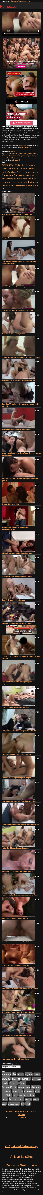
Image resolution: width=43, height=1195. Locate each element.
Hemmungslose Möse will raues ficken (15, 1059)
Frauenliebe (7, 175)
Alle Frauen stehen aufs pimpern (13, 334)
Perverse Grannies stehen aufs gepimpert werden (19, 287)
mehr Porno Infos (7, 141)
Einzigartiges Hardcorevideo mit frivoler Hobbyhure (20, 989)
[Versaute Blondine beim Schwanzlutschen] (21, 612)
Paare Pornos (32, 154)
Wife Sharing (15, 158)
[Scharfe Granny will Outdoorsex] (21, 588)
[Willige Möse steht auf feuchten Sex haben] (21, 541)
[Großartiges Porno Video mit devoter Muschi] (21, 1000)
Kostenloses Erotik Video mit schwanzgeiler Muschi (20, 895)
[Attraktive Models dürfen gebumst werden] (21, 565)
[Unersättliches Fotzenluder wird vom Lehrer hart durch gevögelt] (21, 645)
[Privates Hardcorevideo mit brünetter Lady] (21, 203)
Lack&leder (26, 178)
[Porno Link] (21, 53)
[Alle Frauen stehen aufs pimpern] (21, 322)
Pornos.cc (8, 6)
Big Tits (24, 164)
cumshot (23, 168)
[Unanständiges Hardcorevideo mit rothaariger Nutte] (21, 813)
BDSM (17, 164)
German (18, 175)
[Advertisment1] (21, 84)
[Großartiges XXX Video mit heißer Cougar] (21, 1024)
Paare (11, 185)
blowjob (6, 168)
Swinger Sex (6, 158)
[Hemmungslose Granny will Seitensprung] (21, 418)
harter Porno (17, 1091)
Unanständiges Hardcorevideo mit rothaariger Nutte (20, 824)
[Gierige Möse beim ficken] (21, 492)
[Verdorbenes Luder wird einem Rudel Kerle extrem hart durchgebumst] (21, 441)
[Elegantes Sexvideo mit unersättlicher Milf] (21, 743)
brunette (14, 168)
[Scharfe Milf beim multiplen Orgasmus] (21, 954)
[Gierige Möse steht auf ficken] (21, 226)
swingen (28, 156)
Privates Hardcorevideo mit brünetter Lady (17, 214)
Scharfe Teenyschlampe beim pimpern (15, 707)
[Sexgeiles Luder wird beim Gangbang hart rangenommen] (21, 670)
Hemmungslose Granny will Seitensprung (17, 429)
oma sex (27, 1)
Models (5, 185)
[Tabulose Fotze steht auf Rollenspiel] (21, 907)
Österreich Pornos (17, 1)
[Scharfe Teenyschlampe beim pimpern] (21, 696)
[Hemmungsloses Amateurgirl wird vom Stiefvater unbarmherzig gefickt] (21, 250)
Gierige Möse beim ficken (11, 504)
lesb (34, 178)
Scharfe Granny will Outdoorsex (13, 600)
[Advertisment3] (21, 629)
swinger (12, 152)
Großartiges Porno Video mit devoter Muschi (18, 1012)
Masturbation (30, 182)
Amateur (6, 164)
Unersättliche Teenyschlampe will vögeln (16, 778)
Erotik (5, 171)
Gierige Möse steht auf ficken (12, 238)
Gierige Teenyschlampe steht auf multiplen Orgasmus (21, 357)
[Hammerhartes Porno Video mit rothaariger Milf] (21, 369)
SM (32, 185)
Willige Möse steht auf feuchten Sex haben (17, 553)
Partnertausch (13, 156)
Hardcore (27, 175)
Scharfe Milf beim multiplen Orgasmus (15, 965)
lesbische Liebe (9, 182)
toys (37, 185)
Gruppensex (23, 154)
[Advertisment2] (21, 112)
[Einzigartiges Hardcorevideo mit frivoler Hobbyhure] (21, 977)
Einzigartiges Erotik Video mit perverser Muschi (19, 731)
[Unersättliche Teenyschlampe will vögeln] (21, 766)
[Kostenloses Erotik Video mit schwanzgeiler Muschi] (21, 883)
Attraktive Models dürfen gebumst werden (17, 576)
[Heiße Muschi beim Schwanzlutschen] (21, 836)
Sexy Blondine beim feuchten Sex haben (16, 942)
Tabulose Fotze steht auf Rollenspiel (15, 918)
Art (12, 164)
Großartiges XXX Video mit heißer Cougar (16, 1035)
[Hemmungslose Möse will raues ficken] (21, 1047)
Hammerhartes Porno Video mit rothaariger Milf (18, 380)
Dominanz (32, 168)
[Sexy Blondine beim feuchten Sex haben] (21, 930)
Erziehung (12, 172)
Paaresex (5, 156)
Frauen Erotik (30, 171)
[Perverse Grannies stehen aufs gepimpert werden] (21, 275)
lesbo (20, 182)
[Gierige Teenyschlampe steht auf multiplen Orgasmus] (21, 346)
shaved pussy (25, 185)
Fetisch (20, 172)
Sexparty (22, 156)
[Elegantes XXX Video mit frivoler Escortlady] (21, 860)
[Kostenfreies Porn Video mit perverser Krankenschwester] (21, 516)
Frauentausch (13, 154)
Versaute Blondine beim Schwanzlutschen (17, 623)
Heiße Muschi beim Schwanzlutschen (15, 848)
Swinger (34, 156)
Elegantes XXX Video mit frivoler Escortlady (17, 871)
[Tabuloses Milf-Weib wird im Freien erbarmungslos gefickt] (21, 467)
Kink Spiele (11, 178)
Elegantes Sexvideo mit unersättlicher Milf (17, 754)
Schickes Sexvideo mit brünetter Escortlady (17, 310)
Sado (17, 185)
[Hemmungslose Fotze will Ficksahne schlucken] (21, 789)
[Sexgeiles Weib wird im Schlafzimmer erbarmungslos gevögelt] (21, 392)
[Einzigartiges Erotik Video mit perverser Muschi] (21, 719)
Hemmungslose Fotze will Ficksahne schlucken (19, 801)
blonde (31, 164)
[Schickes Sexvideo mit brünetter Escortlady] (21, 299)
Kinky (19, 178)
